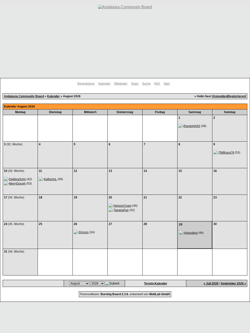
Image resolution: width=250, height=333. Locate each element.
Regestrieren (86, 83)
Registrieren (236, 96)
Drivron (84, 232)
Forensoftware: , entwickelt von (125, 294)
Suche (146, 83)
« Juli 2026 (211, 283)
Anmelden (220, 96)
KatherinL (50, 179)
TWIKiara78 (226, 152)
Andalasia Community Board (24, 96)
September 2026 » (233, 283)
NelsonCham (122, 205)
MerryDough (17, 183)
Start (167, 83)
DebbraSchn (17, 179)
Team (134, 83)
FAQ (157, 83)
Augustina (191, 233)
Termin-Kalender (155, 283)
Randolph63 (192, 126)
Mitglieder (120, 83)
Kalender (104, 83)
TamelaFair (121, 210)
